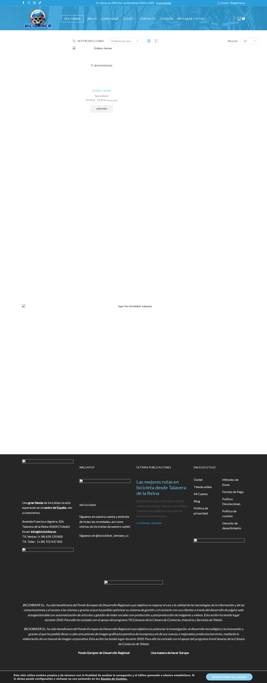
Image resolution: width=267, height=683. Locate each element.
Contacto (148, 18)
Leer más (101, 108)
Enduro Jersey (101, 90)
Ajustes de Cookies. (114, 678)
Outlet (198, 479)
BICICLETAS (209, 80)
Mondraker (208, 260)
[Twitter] (29, 2)
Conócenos (110, 18)
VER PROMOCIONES (90, 41)
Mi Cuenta (201, 494)
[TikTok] (40, 2)
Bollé (203, 221)
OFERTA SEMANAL (214, 161)
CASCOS (206, 100)
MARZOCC (208, 241)
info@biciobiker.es (43, 531)
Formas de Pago (233, 492)
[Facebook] (23, 2)
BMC (204, 214)
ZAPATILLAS (209, 109)
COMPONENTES (212, 90)
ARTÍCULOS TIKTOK (215, 180)
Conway (205, 227)
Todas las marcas (211, 208)
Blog (197, 501)
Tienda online (203, 487)
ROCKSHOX (209, 267)
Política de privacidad (201, 510)
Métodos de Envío (230, 482)
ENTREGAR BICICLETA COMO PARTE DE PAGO (227, 140)
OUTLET (128, 18)
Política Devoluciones (231, 501)
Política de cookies (229, 513)
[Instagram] (34, 2)
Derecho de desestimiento (231, 525)
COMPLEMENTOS (213, 128)
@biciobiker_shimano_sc (112, 535)
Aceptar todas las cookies (229, 677)
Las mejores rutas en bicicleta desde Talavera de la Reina (161, 487)
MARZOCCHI (210, 247)
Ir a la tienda (163, 2)
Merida (205, 254)
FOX (203, 119)
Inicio (92, 18)
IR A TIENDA (72, 18)
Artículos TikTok (190, 18)
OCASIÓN (166, 18)
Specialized (101, 95)
